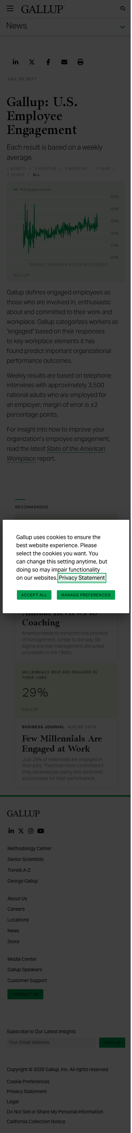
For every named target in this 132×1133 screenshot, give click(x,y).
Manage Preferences (86, 595)
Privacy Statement (82, 577)
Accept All (34, 595)
